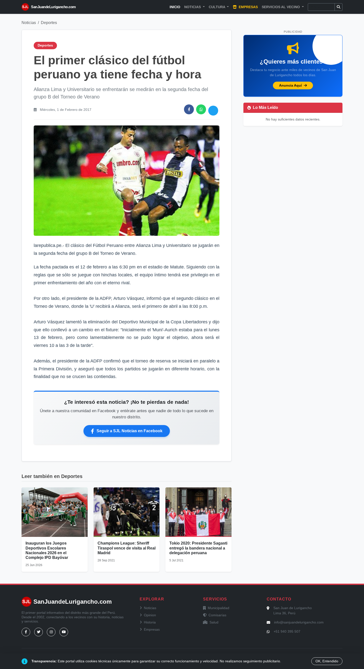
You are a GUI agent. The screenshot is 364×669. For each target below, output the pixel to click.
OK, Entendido (326, 661)
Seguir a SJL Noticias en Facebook (129, 431)
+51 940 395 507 (287, 631)
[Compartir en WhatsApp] (201, 109)
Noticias (29, 23)
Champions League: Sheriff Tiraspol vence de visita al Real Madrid (127, 548)
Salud (213, 622)
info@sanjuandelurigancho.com (299, 622)
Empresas (248, 7)
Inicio (175, 7)
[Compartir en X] (213, 111)
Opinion (150, 615)
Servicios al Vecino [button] (281, 7)
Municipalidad (218, 608)
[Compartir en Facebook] (189, 109)
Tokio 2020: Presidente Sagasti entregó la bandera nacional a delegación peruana (198, 548)
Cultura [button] (217, 7)
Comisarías (217, 615)
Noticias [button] (193, 7)
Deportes (49, 23)
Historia (150, 622)
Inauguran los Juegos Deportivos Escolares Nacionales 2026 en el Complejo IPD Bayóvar (47, 550)
